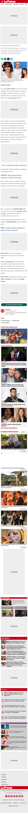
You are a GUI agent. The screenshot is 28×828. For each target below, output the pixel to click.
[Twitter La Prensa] (9, 796)
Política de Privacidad (19, 799)
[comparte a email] (11, 59)
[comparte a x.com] (8, 59)
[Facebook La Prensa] (6, 796)
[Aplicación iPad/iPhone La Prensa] (17, 796)
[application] (14, 336)
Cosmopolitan (9, 261)
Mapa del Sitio (23, 802)
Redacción (17, 45)
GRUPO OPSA (4, 784)
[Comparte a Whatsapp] (2, 59)
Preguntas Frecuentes (13, 805)
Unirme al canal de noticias (15, 304)
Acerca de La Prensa (7, 799)
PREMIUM (4, 779)
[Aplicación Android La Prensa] (19, 796)
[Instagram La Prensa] (11, 796)
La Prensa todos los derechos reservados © (14, 790)
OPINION (3, 782)
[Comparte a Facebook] (5, 59)
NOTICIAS (3, 774)
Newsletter (15, 802)
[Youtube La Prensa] (14, 796)
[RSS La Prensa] (22, 796)
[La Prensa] (6, 787)
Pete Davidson (13, 98)
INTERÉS (3, 777)
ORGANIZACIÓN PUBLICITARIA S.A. (14, 793)
